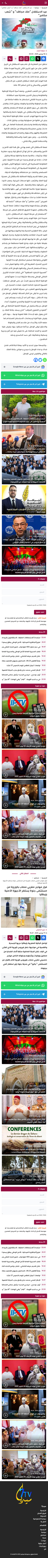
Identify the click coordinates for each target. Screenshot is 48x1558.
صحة (44, 1538)
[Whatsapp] (45, 360)
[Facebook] (36, 360)
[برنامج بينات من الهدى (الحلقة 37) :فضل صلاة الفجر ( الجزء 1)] (24, 794)
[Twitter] (40, 360)
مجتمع (36, 878)
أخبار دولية (42, 1543)
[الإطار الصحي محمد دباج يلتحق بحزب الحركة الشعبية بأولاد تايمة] (24, 499)
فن (45, 1549)
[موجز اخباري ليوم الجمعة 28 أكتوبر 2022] (24, 764)
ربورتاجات (42, 1546)
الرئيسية (44, 8)
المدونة (43, 1516)
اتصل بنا (43, 1521)
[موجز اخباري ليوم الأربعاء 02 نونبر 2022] (24, 734)
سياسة (36, 8)
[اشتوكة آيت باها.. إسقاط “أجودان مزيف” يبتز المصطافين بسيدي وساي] (24, 1170)
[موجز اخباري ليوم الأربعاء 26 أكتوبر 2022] (24, 854)
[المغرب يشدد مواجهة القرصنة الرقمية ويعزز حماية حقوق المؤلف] (24, 703)
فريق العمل (41, 1513)
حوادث (43, 1540)
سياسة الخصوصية (39, 1519)
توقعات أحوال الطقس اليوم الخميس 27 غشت (23, 665)
